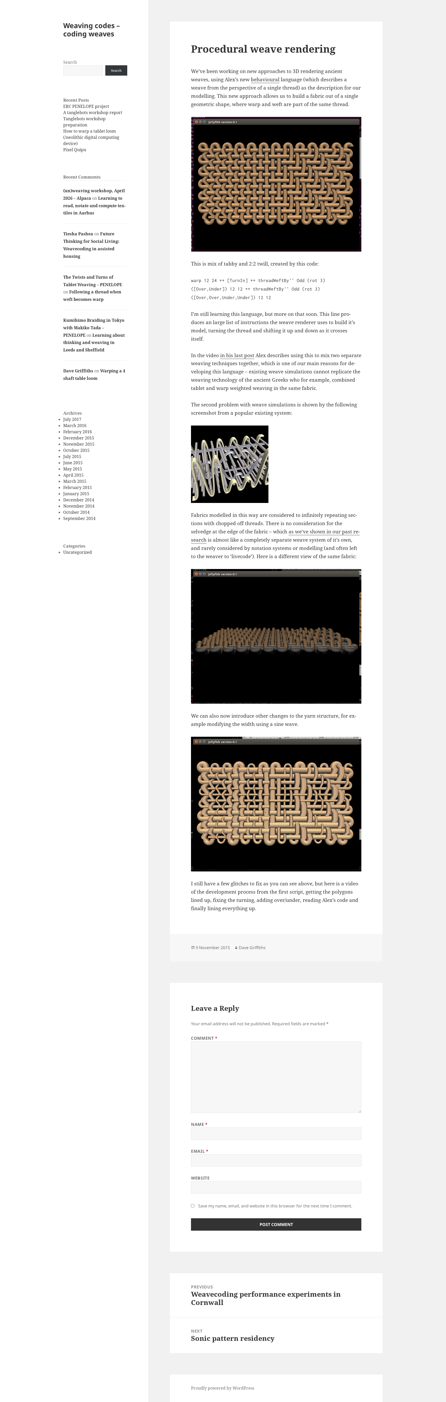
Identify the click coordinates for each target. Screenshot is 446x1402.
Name (199, 1124)
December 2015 (78, 438)
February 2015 (77, 487)
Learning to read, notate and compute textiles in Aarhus (94, 205)
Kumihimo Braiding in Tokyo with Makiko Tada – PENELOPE (93, 327)
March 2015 (74, 481)
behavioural (265, 79)
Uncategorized (77, 552)
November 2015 (78, 444)
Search (70, 62)
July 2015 (72, 456)
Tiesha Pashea (78, 234)
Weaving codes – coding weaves (91, 29)
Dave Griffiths (78, 371)
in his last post (237, 355)
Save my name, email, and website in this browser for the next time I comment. (275, 1206)
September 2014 (79, 518)
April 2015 (73, 475)
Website (200, 1178)
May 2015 (72, 469)
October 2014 (76, 512)
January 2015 (76, 493)
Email (199, 1151)
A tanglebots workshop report (92, 112)
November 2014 (78, 506)
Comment (204, 1038)
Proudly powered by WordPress (222, 1388)
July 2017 (72, 419)
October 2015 (76, 450)
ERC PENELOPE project (86, 106)
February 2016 (77, 432)
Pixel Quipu (74, 150)
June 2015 (73, 463)
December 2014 (78, 500)
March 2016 (74, 425)
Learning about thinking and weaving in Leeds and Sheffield (94, 342)
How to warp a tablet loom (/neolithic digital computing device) (91, 137)
